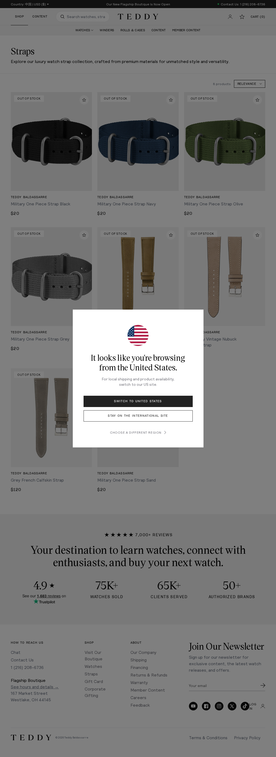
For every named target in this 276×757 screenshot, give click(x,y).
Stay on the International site (138, 415)
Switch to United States (138, 401)
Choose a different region (135, 432)
